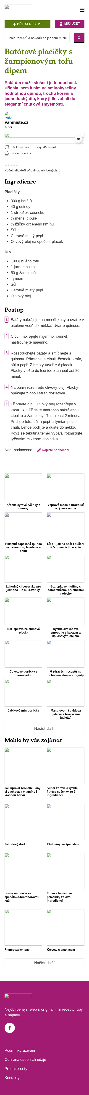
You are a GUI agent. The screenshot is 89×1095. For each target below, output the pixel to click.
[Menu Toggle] (82, 10)
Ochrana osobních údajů (25, 1059)
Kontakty (12, 1078)
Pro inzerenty (16, 1069)
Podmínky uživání (20, 1050)
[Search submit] (79, 38)
